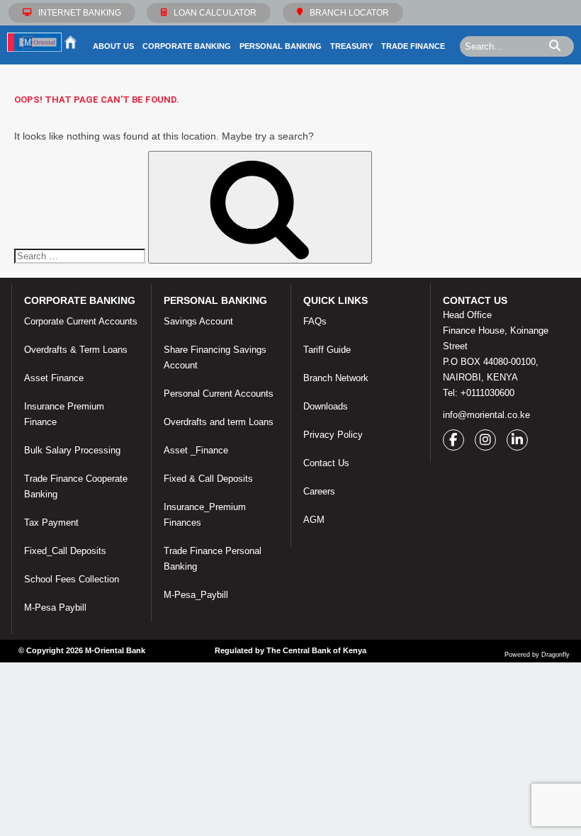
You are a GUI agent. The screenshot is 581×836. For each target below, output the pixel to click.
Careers (319, 491)
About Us (113, 46)
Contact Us (326, 463)
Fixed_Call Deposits (65, 551)
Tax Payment (51, 522)
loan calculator (215, 13)
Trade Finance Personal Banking (212, 559)
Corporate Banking (186, 46)
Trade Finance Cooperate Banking (76, 486)
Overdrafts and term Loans (218, 422)
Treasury (351, 46)
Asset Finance (54, 378)
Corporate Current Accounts (80, 321)
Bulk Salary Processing (72, 450)
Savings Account (198, 321)
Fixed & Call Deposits (208, 478)
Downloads (325, 406)
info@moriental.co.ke (486, 414)
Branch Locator (349, 13)
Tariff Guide (327, 349)
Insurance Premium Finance (64, 414)
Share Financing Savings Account (215, 357)
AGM (314, 519)
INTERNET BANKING (79, 13)
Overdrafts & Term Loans (76, 349)
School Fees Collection (71, 579)
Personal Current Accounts (218, 393)
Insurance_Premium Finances (205, 515)
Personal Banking (280, 46)
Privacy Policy (333, 434)
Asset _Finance (196, 450)
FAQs (315, 321)
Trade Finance (413, 46)
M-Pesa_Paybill (196, 594)
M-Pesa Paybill (55, 607)
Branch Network (335, 378)
